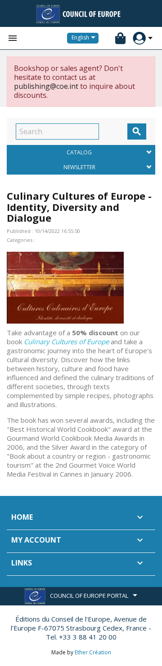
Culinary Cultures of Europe (66, 341)
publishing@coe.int (46, 86)
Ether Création (93, 652)
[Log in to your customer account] (139, 38)
